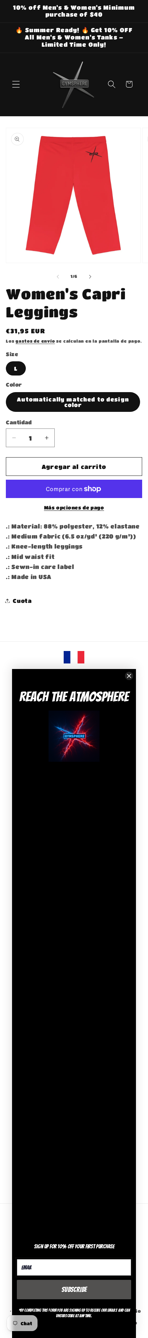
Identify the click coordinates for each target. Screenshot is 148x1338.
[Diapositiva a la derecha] (90, 276)
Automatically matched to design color (73, 402)
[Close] (129, 676)
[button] (16, 84)
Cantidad (19, 422)
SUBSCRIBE (74, 1289)
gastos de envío (35, 341)
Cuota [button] (22, 600)
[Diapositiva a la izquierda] (57, 276)
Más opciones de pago (74, 507)
